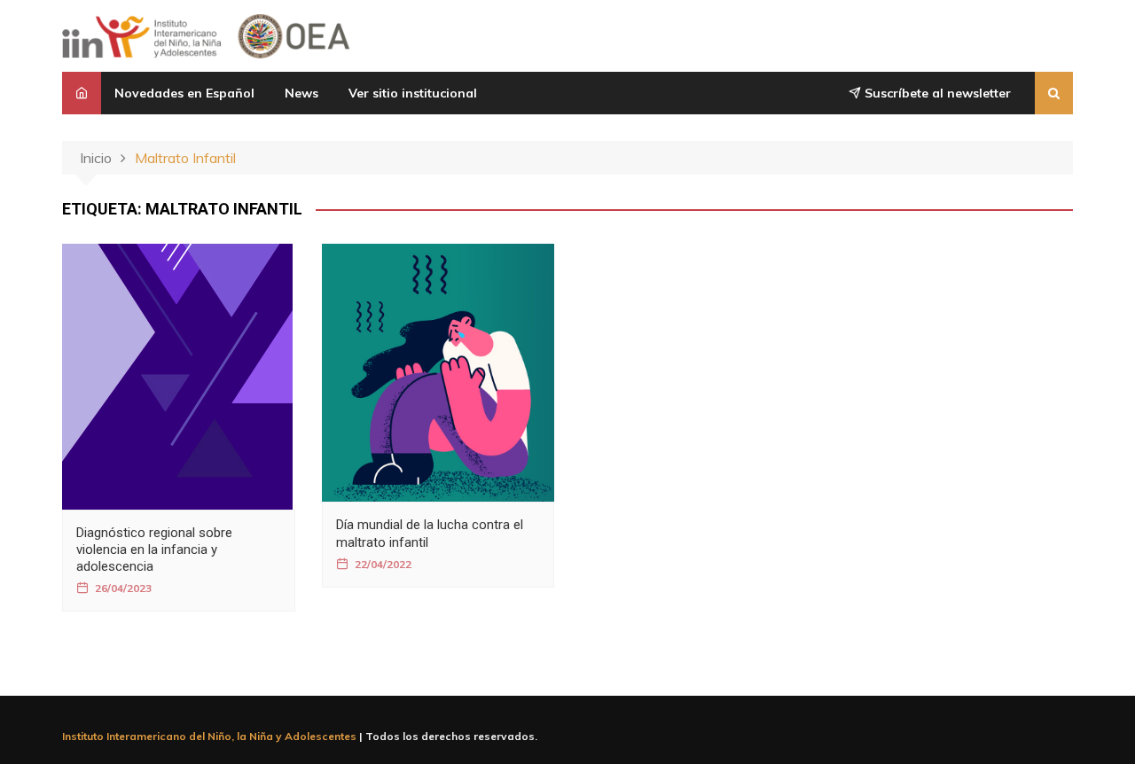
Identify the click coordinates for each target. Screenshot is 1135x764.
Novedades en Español (184, 93)
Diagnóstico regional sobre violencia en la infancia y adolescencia (154, 549)
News (301, 93)
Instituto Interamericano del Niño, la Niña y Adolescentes (209, 736)
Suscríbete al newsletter (936, 93)
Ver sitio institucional (412, 93)
